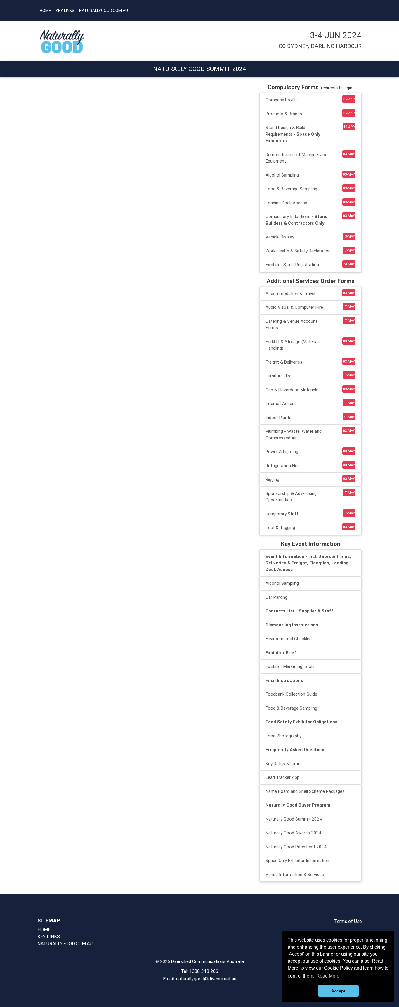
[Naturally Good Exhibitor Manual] (73, 41)
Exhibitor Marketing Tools (290, 666)
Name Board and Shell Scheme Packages (305, 791)
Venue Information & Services (295, 874)
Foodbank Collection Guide (291, 694)
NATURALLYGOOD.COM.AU (103, 10)
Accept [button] (338, 991)
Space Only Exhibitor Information (297, 860)
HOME (45, 10)
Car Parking (276, 597)
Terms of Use (348, 921)
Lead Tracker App (282, 777)
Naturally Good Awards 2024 (294, 832)
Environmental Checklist (289, 638)
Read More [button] (327, 975)
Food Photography (283, 736)
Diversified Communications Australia (207, 961)
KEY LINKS (65, 10)
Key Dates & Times (284, 763)
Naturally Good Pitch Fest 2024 (296, 846)
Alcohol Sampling (282, 583)
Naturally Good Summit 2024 (294, 819)
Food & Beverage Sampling (291, 708)
